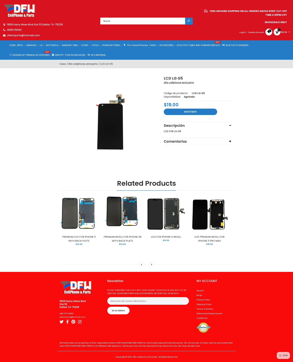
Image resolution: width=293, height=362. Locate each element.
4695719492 (14, 30)
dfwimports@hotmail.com (23, 35)
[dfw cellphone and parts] (19, 17)
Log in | (242, 32)
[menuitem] (12, 45)
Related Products (146, 183)
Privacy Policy (203, 299)
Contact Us (202, 318)
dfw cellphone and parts (179, 82)
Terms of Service (205, 308)
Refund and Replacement (209, 313)
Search (200, 290)
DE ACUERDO (118, 310)
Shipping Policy (204, 304)
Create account (256, 32)
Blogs (199, 295)
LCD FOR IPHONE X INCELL (166, 237)
